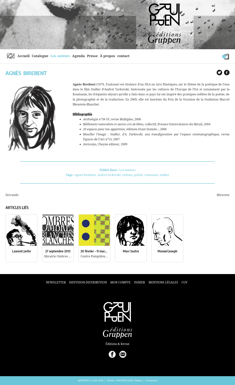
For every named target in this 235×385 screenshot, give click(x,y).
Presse (92, 56)
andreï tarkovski (109, 175)
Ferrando (12, 195)
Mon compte (120, 282)
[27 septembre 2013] (58, 245)
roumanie (151, 175)
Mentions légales (163, 282)
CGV (184, 282)
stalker (164, 175)
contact (123, 56)
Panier (139, 282)
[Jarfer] (21, 245)
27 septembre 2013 (57, 251)
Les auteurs (60, 56)
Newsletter (56, 282)
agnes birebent (85, 175)
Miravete (223, 195)
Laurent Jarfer (21, 251)
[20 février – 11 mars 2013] (94, 245)
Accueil (23, 56)
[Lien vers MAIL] (122, 354)
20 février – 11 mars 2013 (94, 251)
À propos (107, 56)
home (10, 56)
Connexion (151, 380)
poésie (138, 175)
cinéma (127, 175)
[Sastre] (131, 245)
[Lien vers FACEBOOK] (112, 354)
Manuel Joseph (167, 251)
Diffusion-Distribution (88, 282)
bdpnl (138, 380)
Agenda (78, 56)
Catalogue (40, 56)
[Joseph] (167, 245)
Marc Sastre (131, 251)
